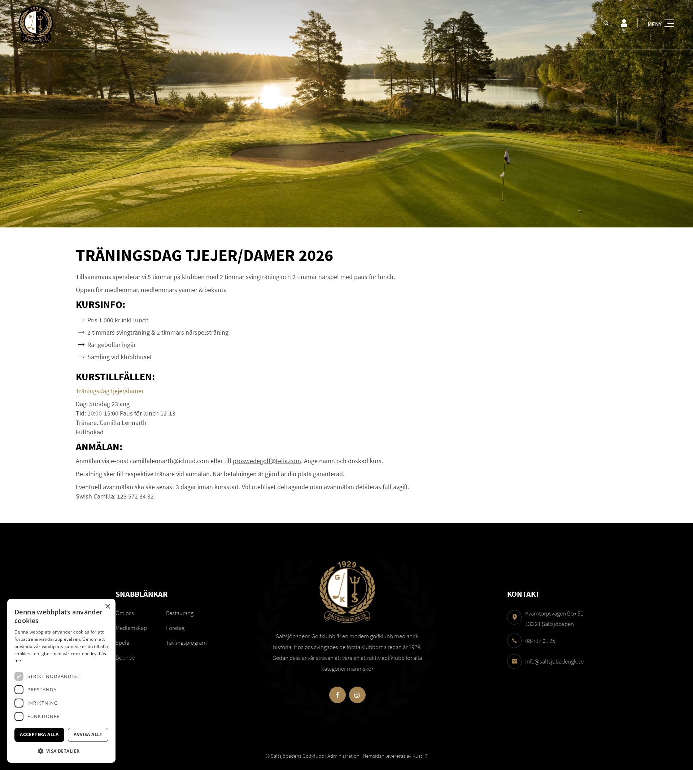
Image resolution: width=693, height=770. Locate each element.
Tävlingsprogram (186, 643)
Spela (122, 643)
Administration (343, 755)
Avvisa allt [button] (88, 734)
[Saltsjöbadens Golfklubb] (36, 24)
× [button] (107, 606)
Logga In (623, 23)
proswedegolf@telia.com (267, 461)
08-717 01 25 (540, 641)
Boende (125, 657)
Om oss (125, 613)
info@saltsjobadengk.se (554, 661)
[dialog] (61, 681)
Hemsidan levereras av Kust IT (395, 755)
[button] (61, 751)
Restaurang (179, 613)
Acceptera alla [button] (39, 734)
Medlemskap (131, 628)
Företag (175, 628)
